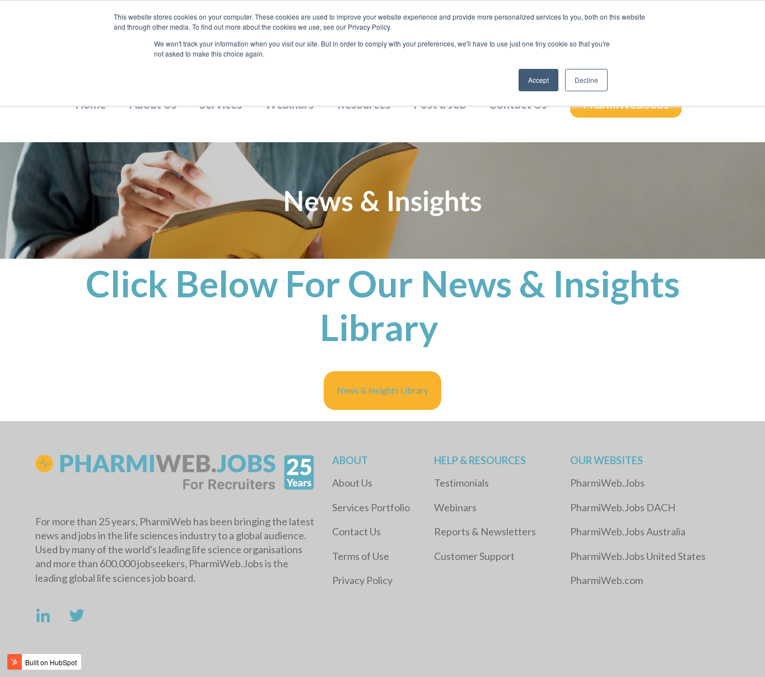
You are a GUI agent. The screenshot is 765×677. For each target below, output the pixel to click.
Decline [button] (586, 80)
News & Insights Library (382, 390)
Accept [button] (538, 80)
